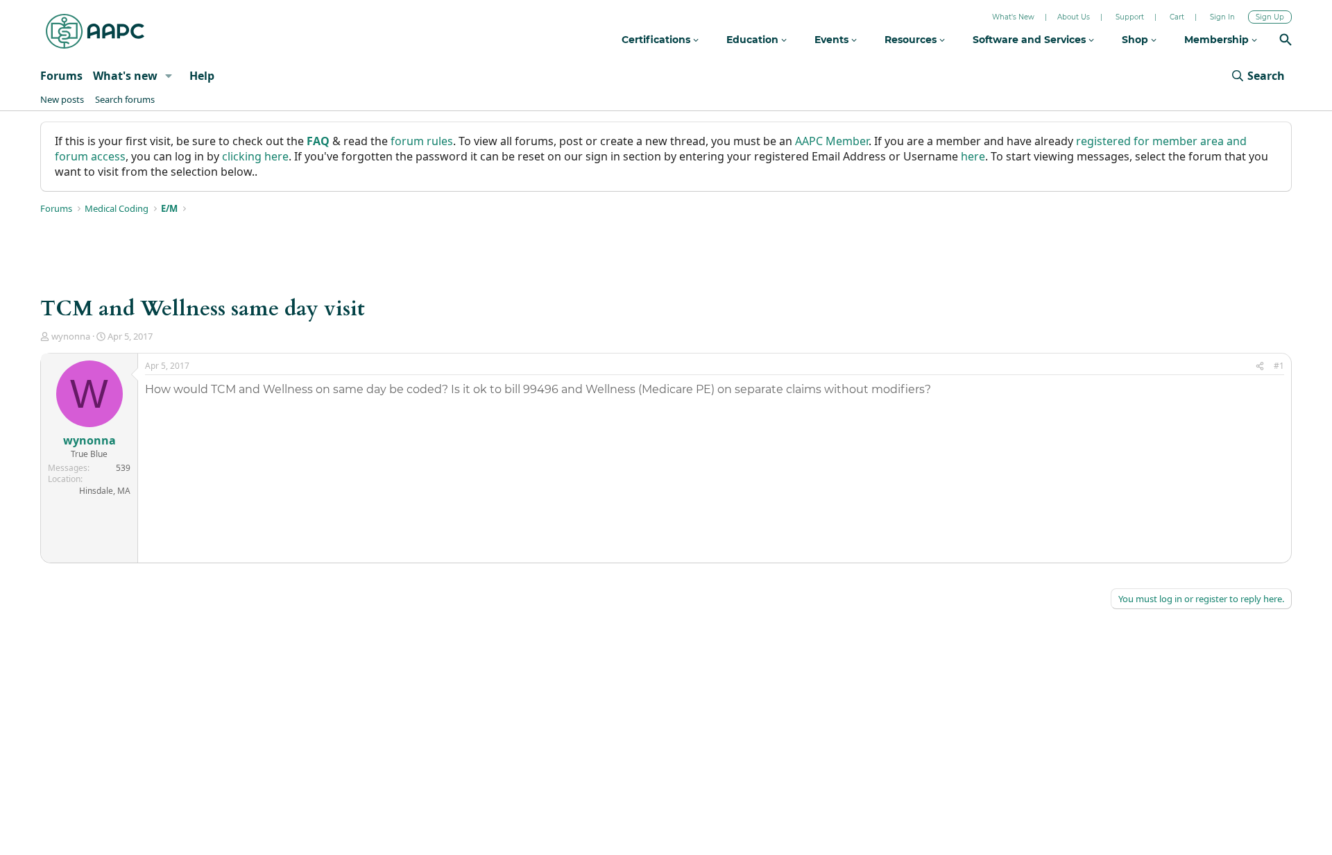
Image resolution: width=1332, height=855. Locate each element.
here (973, 156)
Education (753, 39)
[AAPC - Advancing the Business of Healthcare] (95, 31)
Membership (1218, 39)
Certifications (657, 39)
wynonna (70, 336)
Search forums (125, 99)
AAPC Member (832, 141)
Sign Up (1270, 17)
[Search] (1285, 41)
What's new (125, 75)
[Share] (1260, 366)
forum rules (422, 141)
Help (201, 75)
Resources (912, 39)
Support (1130, 17)
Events (832, 39)
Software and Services (1030, 39)
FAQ (318, 141)
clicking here (255, 156)
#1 (1279, 366)
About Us (1073, 17)
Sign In (1222, 17)
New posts (62, 99)
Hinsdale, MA (104, 491)
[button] (169, 76)
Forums (61, 75)
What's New (1013, 17)
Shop (1136, 39)
